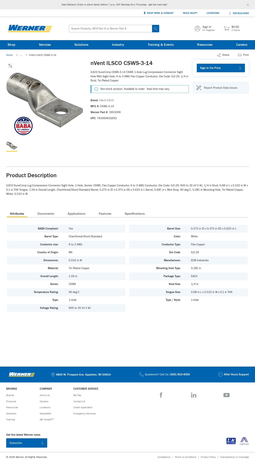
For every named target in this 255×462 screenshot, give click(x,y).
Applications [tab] (76, 214)
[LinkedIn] (193, 395)
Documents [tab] (46, 214)
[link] (21, 55)
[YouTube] (226, 395)
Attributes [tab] (17, 214)
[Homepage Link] (30, 28)
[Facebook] (161, 395)
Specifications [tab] (135, 214)
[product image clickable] (11, 146)
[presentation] (17, 213)
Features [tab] (105, 214)
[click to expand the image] (10, 65)
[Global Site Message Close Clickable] (248, 5)
